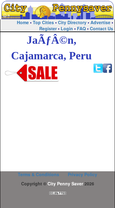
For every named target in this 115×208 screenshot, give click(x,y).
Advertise (100, 22)
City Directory (72, 22)
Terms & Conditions (38, 174)
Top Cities (43, 22)
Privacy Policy (82, 174)
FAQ (81, 28)
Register (48, 28)
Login (67, 28)
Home (23, 22)
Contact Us (101, 28)
